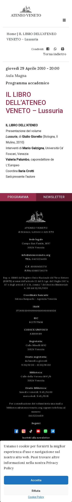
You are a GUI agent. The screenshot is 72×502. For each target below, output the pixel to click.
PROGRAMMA (18, 197)
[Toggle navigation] (64, 20)
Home (11, 34)
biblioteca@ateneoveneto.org (25, 407)
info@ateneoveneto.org (36, 255)
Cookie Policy (36, 497)
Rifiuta (36, 491)
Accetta (36, 480)
